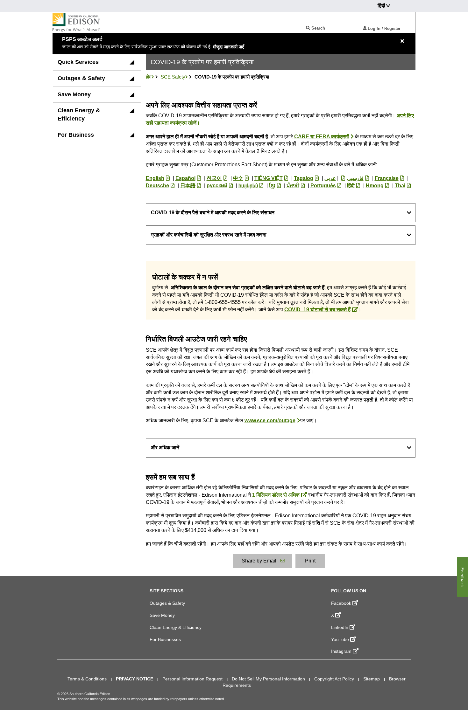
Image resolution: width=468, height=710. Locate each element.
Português (323, 185)
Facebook (341, 603)
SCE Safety (173, 76)
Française (387, 178)
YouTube (340, 639)
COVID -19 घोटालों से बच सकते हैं (317, 309)
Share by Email (259, 560)
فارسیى (355, 178)
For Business (76, 135)
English (155, 178)
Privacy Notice (134, 678)
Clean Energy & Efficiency (79, 114)
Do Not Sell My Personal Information (268, 678)
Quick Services (78, 62)
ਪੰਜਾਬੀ (293, 185)
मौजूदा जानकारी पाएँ (228, 46)
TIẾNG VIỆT (268, 178)
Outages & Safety (81, 78)
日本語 (187, 185)
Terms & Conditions (87, 678)
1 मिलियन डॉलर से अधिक (276, 495)
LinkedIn (339, 627)
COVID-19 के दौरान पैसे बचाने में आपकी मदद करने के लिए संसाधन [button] (212, 212)
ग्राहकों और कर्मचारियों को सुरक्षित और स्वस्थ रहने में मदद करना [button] (208, 235)
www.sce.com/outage (270, 420)
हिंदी (351, 185)
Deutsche (157, 185)
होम (149, 76)
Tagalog (303, 178)
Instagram (341, 651)
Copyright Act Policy (334, 678)
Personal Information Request (192, 678)
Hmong (375, 185)
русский (217, 185)
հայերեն (248, 185)
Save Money (74, 94)
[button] (132, 64)
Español (185, 178)
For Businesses (165, 639)
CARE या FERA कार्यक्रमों (321, 136)
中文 (238, 178)
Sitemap (371, 678)
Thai (400, 185)
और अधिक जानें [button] (165, 447)
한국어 (214, 178)
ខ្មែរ (272, 185)
